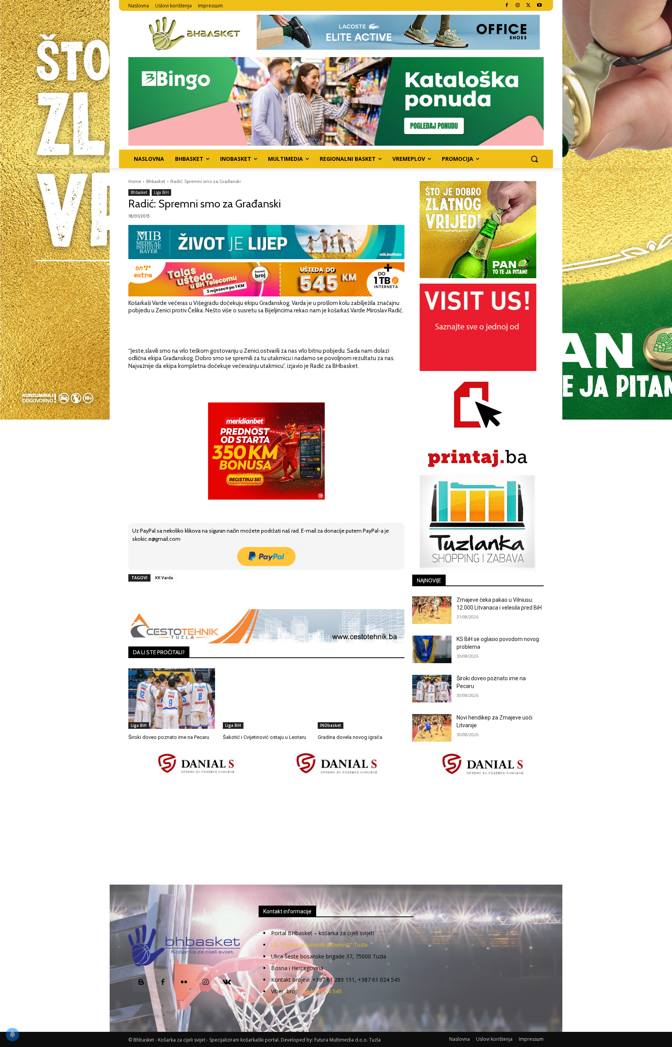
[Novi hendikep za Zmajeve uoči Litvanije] (432, 728)
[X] (528, 5)
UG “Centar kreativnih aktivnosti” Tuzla (319, 944)
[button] (534, 159)
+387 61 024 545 (320, 991)
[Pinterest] (218, 595)
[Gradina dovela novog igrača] (361, 698)
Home (134, 181)
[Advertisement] (336, 830)
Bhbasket (155, 181)
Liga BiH (161, 192)
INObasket (330, 725)
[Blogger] (141, 982)
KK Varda (164, 577)
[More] (254, 595)
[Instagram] (517, 5)
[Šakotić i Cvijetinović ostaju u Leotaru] (266, 698)
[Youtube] (539, 5)
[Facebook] (506, 5)
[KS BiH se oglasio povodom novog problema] (432, 649)
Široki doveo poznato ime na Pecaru (168, 737)
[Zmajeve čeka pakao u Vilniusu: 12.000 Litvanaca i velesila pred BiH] (432, 610)
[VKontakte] (227, 982)
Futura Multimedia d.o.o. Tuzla (347, 1040)
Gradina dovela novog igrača (350, 737)
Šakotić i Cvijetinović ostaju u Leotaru (264, 737)
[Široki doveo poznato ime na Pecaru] (171, 698)
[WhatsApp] (236, 595)
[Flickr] (184, 982)
